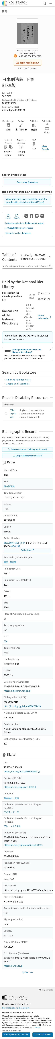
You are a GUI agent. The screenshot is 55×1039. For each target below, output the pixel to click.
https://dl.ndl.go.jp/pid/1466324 (20, 786)
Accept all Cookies (42, 1034)
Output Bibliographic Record (20, 227)
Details (37, 1027)
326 (5, 641)
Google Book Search (16, 383)
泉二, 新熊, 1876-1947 (14, 542)
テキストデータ (11, 812)
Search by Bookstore (27, 182)
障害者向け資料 (11, 798)
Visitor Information (43, 317)
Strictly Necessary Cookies (16, 1034)
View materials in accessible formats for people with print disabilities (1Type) (26, 200)
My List (8, 218)
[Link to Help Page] (35, 52)
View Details (45, 148)
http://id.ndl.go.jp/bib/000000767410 (22, 706)
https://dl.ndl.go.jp (13, 965)
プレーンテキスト (13, 413)
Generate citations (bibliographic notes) (25, 223)
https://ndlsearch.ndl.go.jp (17, 690)
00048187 (15, 546)
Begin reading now (29, 62)
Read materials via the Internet (15, 1007)
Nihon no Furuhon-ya (17, 379)
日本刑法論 (9, 486)
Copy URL (17, 218)
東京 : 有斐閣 (10, 562)
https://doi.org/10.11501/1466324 (20, 771)
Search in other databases (19, 233)
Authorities (26, 550)
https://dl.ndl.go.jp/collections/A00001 (23, 844)
